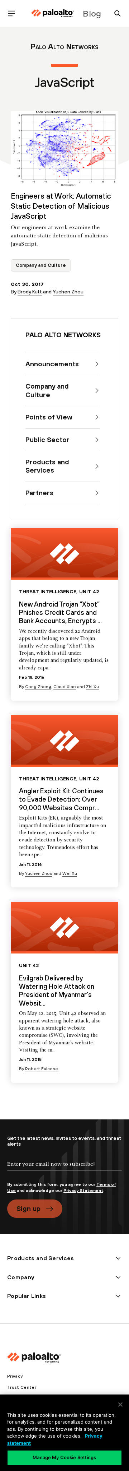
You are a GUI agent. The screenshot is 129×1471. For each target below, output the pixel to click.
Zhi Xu (92, 686)
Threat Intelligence (47, 591)
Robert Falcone (41, 1068)
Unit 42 (89, 591)
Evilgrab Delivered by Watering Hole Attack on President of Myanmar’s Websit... (56, 990)
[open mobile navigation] (14, 13)
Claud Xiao (64, 686)
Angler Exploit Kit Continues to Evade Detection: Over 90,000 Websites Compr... (61, 799)
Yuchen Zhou (68, 291)
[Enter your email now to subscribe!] (64, 1170)
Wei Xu (69, 873)
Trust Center (21, 1387)
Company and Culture (41, 265)
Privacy (15, 1376)
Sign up (28, 1208)
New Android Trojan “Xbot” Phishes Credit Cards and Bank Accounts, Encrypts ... (60, 612)
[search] (115, 13)
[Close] (120, 1404)
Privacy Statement (83, 1190)
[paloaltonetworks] (53, 13)
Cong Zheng (38, 686)
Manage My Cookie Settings (64, 1457)
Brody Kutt (30, 291)
